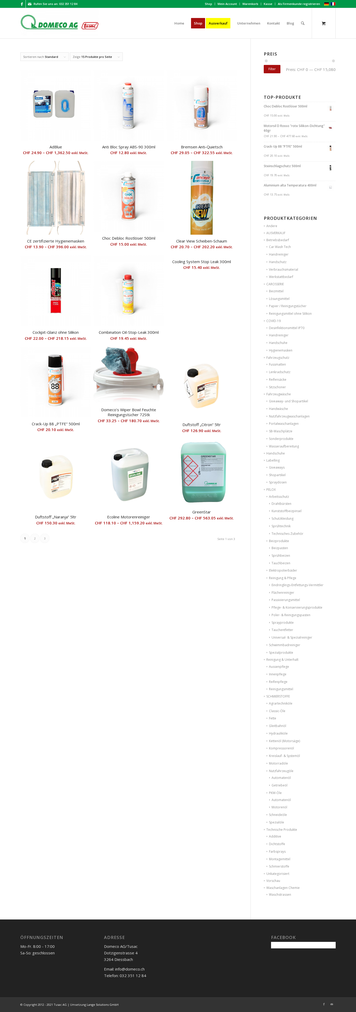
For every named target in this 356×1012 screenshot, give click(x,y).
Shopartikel (277, 475)
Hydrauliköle (278, 733)
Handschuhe (278, 343)
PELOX (271, 489)
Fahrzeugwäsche (278, 394)
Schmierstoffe (279, 866)
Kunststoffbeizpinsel (287, 511)
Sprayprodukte (283, 622)
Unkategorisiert (277, 873)
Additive (275, 836)
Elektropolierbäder (283, 570)
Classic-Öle (277, 711)
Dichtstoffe (277, 844)
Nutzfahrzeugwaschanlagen (289, 416)
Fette (272, 718)
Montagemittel (279, 859)
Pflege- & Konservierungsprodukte (297, 607)
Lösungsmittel (279, 298)
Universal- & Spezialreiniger (292, 637)
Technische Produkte (281, 829)
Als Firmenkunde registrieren (299, 4)
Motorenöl (279, 807)
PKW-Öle (275, 793)
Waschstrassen (280, 894)
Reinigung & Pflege (282, 578)
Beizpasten (280, 548)
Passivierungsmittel (286, 600)
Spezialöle (276, 822)
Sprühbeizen (281, 555)
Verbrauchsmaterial (283, 269)
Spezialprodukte (281, 652)
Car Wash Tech (280, 247)
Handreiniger (279, 254)
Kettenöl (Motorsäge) (284, 741)
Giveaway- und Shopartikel (288, 401)
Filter (272, 69)
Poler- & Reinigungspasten (291, 615)
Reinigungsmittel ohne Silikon (290, 313)
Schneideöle (278, 815)
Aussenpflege (279, 666)
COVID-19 (273, 321)
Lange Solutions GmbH (103, 1005)
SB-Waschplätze (280, 431)
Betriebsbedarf (277, 240)
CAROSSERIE (275, 284)
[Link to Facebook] (22, 4)
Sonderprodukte (281, 439)
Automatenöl (281, 777)
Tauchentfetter (282, 630)
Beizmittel (276, 291)
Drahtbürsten (281, 503)
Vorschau (273, 880)
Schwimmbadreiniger (284, 645)
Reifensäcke (277, 379)
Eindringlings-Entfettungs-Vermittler (297, 585)
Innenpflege (277, 674)
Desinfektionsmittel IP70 (286, 328)
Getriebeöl (279, 785)
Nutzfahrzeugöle (281, 771)
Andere (271, 226)
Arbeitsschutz (279, 496)
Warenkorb (250, 4)
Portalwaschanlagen (284, 423)
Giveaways (277, 467)
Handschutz (277, 262)
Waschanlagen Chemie (283, 888)
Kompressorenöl (281, 748)
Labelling (273, 460)
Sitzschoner (277, 387)
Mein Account (227, 4)
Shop (208, 4)
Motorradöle (278, 763)
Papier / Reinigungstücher (287, 306)
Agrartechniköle (280, 703)
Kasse (268, 4)
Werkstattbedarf (281, 277)
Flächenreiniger (283, 592)
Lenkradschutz (279, 372)
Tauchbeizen (281, 563)
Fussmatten (277, 364)
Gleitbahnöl (277, 726)
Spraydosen (278, 482)
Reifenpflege (278, 682)
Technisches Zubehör (287, 533)
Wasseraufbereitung (284, 446)
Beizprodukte (279, 541)
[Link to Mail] (30, 4)
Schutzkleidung (282, 518)
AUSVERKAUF (275, 233)
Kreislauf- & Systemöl (284, 756)
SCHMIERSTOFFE (278, 696)
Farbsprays (277, 851)
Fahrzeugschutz (277, 357)
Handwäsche (278, 409)
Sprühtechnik (281, 526)
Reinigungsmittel (281, 689)
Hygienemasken (280, 350)
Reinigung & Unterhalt (282, 659)
